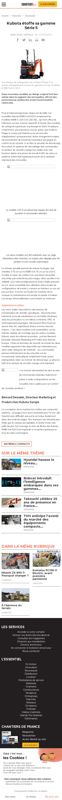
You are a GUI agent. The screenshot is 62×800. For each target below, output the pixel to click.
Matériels (16, 15)
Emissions (31, 705)
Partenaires (31, 718)
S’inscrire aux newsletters (31, 641)
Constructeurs (31, 689)
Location (31, 677)
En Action (31, 664)
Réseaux (31, 702)
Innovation (31, 667)
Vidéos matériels (31, 712)
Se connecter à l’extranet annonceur (31, 647)
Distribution (31, 673)
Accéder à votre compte (31, 631)
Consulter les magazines (31, 638)
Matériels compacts (17, 444)
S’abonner (47, 4)
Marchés (31, 699)
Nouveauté (30, 15)
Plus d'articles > (48, 551)
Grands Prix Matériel (31, 715)
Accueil (5, 15)
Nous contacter (31, 651)
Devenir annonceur (31, 644)
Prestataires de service (31, 680)
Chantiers (31, 686)
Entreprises (31, 696)
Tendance (31, 693)
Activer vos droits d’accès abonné (31, 635)
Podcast (31, 708)
